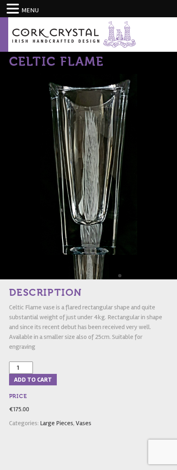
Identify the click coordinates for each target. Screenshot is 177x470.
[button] (14, 9)
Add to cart (33, 380)
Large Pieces (56, 423)
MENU (30, 10)
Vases (83, 423)
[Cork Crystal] (74, 34)
